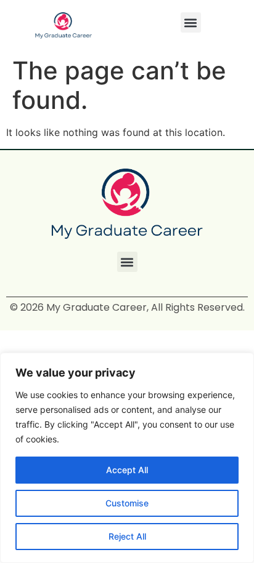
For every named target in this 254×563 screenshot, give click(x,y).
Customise (127, 503)
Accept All (127, 470)
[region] (127, 458)
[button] (191, 22)
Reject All (127, 536)
